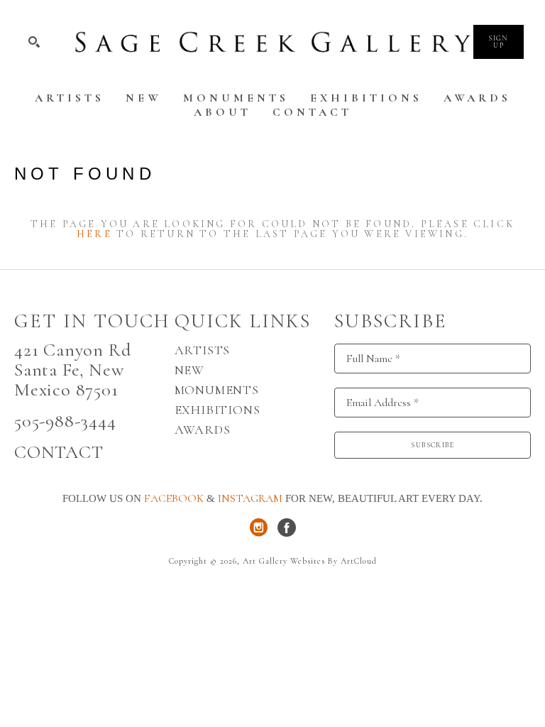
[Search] (34, 42)
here (94, 234)
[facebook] (286, 527)
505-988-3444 (65, 421)
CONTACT (59, 452)
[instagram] (258, 527)
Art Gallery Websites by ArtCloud (310, 561)
